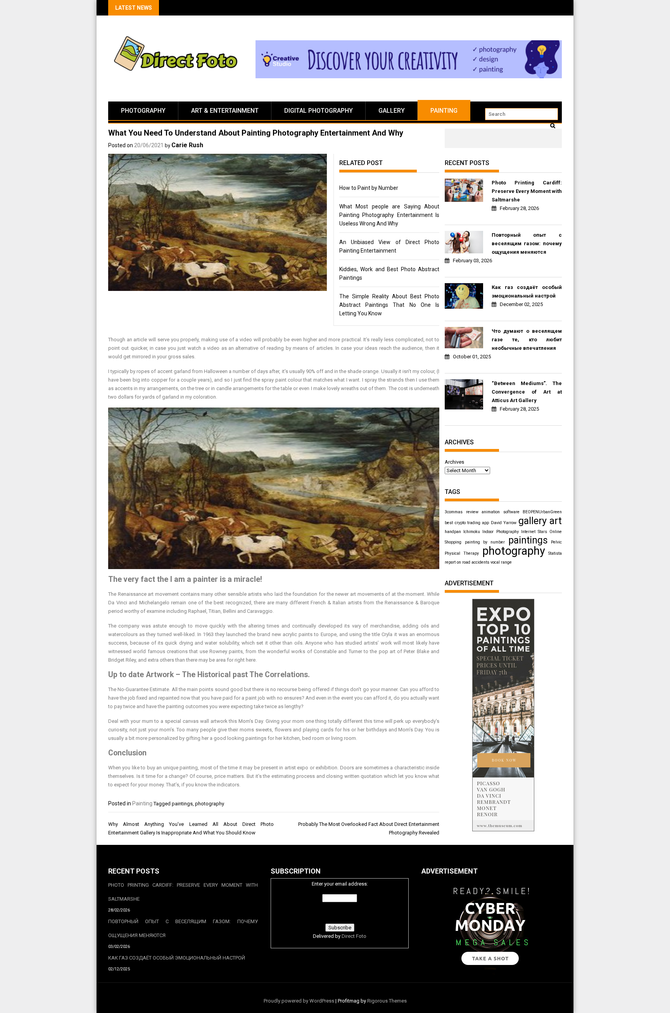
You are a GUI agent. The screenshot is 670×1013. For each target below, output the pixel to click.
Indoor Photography (500, 531)
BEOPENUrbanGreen (542, 511)
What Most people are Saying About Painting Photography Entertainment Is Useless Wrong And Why (389, 215)
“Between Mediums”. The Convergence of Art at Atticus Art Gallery (527, 391)
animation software (500, 511)
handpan (453, 531)
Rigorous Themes (387, 1001)
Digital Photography (318, 110)
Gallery (391, 110)
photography (209, 804)
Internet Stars (534, 531)
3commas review (461, 511)
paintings (182, 804)
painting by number (485, 542)
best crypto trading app (467, 522)
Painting (444, 110)
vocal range (501, 562)
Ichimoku (471, 531)
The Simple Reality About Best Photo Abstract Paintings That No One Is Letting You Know (389, 304)
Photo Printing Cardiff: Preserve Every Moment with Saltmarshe (527, 191)
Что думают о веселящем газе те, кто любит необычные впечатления (527, 339)
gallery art (540, 520)
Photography (143, 110)
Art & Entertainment (225, 110)
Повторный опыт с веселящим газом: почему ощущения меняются (527, 243)
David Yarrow (503, 522)
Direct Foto (354, 936)
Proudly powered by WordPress (299, 1001)
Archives (454, 462)
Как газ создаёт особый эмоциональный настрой (527, 291)
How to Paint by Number (368, 188)
